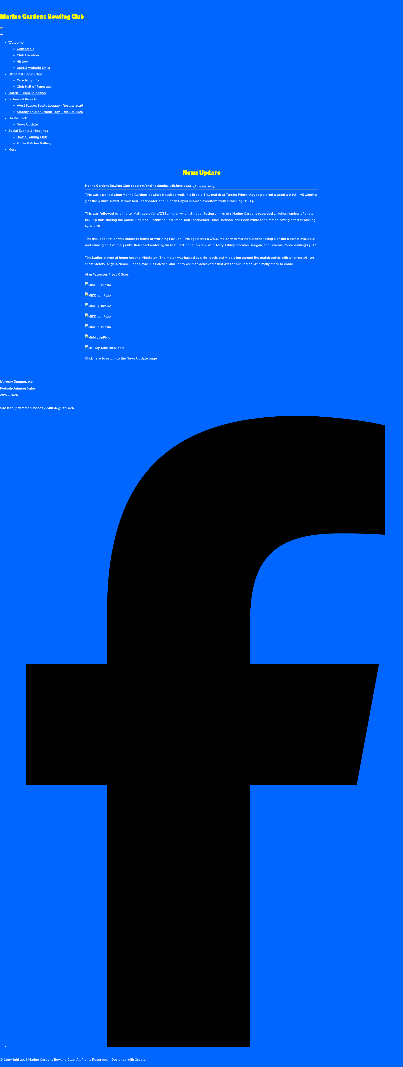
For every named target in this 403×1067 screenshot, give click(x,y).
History (22, 61)
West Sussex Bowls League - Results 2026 (50, 105)
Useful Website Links (33, 68)
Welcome (16, 42)
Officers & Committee (25, 74)
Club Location (28, 55)
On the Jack (17, 118)
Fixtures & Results (22, 99)
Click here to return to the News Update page (121, 358)
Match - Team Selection (27, 93)
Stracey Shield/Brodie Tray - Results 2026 (50, 112)
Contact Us (25, 49)
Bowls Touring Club (32, 137)
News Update (27, 124)
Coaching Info (28, 80)
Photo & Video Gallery (34, 143)
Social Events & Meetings (28, 131)
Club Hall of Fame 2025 (35, 87)
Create (140, 1060)
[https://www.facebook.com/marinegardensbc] (205, 1043)
